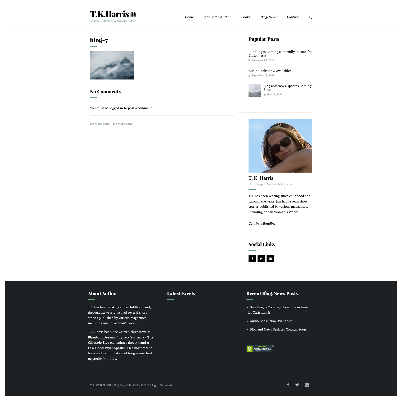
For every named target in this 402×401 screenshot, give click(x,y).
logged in (116, 108)
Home (189, 17)
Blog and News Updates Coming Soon (287, 88)
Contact (293, 17)
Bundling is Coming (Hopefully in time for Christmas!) (280, 54)
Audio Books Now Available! (270, 71)
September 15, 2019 (262, 75)
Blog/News (268, 17)
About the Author (217, 17)
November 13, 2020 (262, 60)
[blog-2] (255, 90)
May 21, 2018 (274, 94)
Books (245, 17)
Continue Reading (262, 223)
